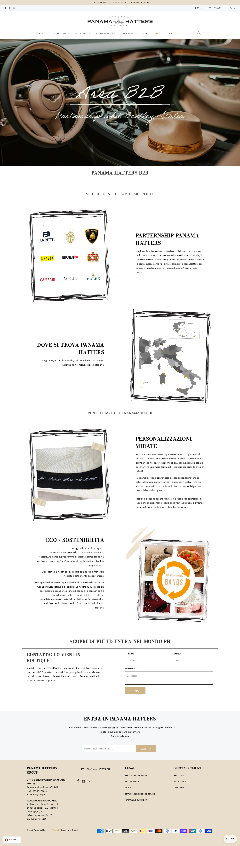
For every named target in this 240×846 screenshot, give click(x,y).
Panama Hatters (41, 830)
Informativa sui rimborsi (136, 800)
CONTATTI (144, 34)
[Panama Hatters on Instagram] (9, 8)
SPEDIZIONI (179, 776)
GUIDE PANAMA (105, 34)
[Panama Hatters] (120, 20)
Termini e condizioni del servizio (140, 794)
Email (177, 654)
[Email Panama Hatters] (14, 8)
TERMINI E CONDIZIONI (136, 776)
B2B (156, 34)
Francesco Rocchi (69, 830)
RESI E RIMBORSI (133, 782)
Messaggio (131, 669)
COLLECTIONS (59, 34)
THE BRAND (127, 34)
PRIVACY (129, 788)
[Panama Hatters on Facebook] (5, 8)
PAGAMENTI (180, 782)
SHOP (41, 34)
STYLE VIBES (81, 34)
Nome (132, 654)
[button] (12, 840)
